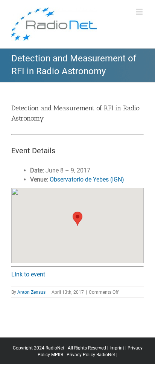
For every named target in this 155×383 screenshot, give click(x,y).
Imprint (116, 348)
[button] (77, 219)
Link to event (28, 274)
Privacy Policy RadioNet (91, 354)
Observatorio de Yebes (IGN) (87, 179)
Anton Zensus (31, 292)
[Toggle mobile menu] (140, 11)
